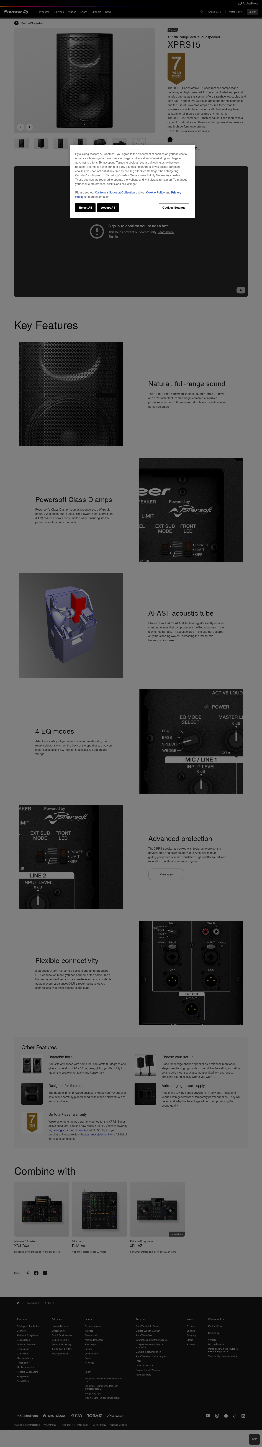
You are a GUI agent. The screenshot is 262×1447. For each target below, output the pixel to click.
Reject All (85, 207)
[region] (132, 181)
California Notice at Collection (115, 192)
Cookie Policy (155, 192)
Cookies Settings (174, 207)
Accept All (108, 207)
